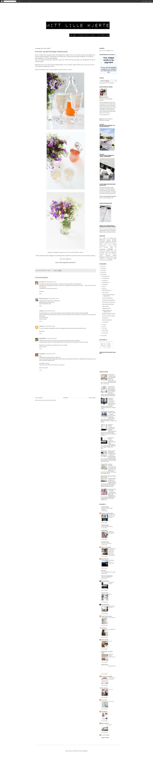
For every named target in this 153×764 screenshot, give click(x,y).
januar (104, 333)
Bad (108, 238)
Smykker (114, 253)
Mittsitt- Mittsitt (105, 737)
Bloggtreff (109, 239)
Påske (106, 253)
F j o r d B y (104, 700)
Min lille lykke (104, 688)
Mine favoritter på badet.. (108, 304)
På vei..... (111, 594)
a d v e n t (111, 689)
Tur (105, 258)
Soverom (108, 255)
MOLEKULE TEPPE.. (111, 438)
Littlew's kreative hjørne (107, 513)
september (105, 282)
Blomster (114, 239)
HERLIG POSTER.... (111, 465)
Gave (101, 247)
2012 (102, 335)
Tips (115, 257)
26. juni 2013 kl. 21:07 (50, 281)
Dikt (115, 242)
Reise (110, 253)
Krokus (110, 724)
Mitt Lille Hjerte (105, 581)
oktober (104, 280)
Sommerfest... (105, 318)
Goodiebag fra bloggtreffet (108, 300)
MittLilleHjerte (104, 97)
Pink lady (41, 326)
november (104, 278)
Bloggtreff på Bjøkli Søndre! (108, 313)
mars (103, 328)
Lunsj (106, 252)
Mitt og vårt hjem (43, 298)
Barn (115, 238)
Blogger (85, 751)
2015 (102, 270)
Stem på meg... (105, 306)
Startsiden (65, 397)
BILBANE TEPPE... (110, 425)
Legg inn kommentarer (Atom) (48, 400)
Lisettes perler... (105, 507)
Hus (115, 247)
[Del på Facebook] (59, 270)
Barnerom (102, 239)
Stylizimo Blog (105, 525)
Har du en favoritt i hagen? (108, 316)
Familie (109, 244)
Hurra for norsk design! (106, 543)
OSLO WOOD (112, 617)
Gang (115, 245)
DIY (113, 242)
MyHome (113, 252)
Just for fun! (111, 701)
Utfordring (109, 258)
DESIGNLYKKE (105, 542)
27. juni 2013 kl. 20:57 (51, 338)
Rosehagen (42, 353)
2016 (102, 268)
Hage (111, 247)
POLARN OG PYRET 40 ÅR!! (111, 412)
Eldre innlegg (92, 397)
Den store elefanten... (107, 320)
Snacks (101, 255)
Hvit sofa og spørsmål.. (107, 298)
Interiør (110, 249)
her (70, 259)
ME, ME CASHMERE (105, 577)
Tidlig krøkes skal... (106, 308)
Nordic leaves (104, 664)
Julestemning (102, 250)
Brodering (108, 241)
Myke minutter (105, 723)
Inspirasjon (103, 249)
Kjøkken (108, 250)
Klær (112, 250)
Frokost (111, 245)
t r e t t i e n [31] (105, 735)
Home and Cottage (106, 547)
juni (103, 288)
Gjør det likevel (112, 629)
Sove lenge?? (105, 292)
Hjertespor (104, 628)
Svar (40, 293)
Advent (101, 238)
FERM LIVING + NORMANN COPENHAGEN (112, 452)
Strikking (108, 257)
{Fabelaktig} (104, 530)
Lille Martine (104, 711)
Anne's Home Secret (106, 616)
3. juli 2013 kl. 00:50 (50, 353)
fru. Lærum (42, 281)
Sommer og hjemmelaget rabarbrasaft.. (108, 295)
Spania (114, 255)
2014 (102, 272)
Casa (110, 242)
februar (104, 331)
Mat (109, 252)
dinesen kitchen (112, 666)
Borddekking (102, 241)
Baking (111, 238)
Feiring (114, 244)
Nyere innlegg (39, 397)
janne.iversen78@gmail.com (106, 50)
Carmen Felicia (104, 242)
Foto (108, 245)
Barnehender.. (111, 386)
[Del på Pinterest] (61, 270)
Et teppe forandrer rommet (107, 526)
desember (104, 276)
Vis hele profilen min (104, 114)
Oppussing (102, 253)
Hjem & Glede (104, 639)
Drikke (101, 244)
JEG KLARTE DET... (107, 290)
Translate (111, 83)
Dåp (105, 244)
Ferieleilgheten (103, 245)
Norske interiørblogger (107, 576)
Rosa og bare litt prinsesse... (109, 302)
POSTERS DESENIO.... (111, 399)
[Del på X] (57, 270)
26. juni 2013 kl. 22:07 (53, 298)
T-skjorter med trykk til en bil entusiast (112, 516)
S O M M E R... (105, 322)
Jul (115, 249)
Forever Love (104, 592)
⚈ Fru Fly (103, 570)
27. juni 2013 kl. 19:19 (49, 326)
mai (103, 324)
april (103, 326)
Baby (105, 238)
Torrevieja (102, 258)
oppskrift (110, 260)
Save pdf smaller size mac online (108, 572)
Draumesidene (105, 604)
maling (101, 259)
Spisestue (102, 257)
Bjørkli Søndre (105, 559)
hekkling (114, 258)
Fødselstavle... (111, 374)
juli (103, 286)
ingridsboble (42, 338)
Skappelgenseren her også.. (112, 490)
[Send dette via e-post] (54, 270)
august (104, 284)
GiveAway (106, 247)
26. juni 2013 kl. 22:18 (49, 311)
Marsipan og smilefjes (106, 676)
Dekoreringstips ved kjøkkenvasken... (107, 311)
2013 (102, 274)
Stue (112, 257)
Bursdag (114, 241)
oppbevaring (105, 259)
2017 (102, 266)
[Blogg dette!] (56, 270)
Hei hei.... (111, 641)
